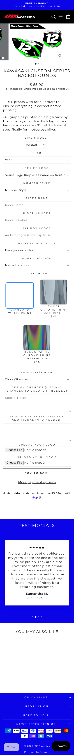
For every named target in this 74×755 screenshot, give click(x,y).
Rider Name (37, 198)
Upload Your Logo (37, 444)
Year (37, 153)
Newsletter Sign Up (36, 724)
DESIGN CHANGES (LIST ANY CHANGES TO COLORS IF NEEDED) (37, 389)
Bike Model (35, 137)
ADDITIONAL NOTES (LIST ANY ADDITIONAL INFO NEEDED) (37, 418)
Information (36, 706)
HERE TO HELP (36, 715)
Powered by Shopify (37, 752)
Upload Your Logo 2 (37, 457)
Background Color (37, 243)
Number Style (37, 183)
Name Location (37, 258)
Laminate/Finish (37, 372)
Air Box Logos (37, 228)
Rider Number (37, 213)
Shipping (30, 88)
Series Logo (37, 168)
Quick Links (36, 697)
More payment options (37, 482)
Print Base (37, 273)
